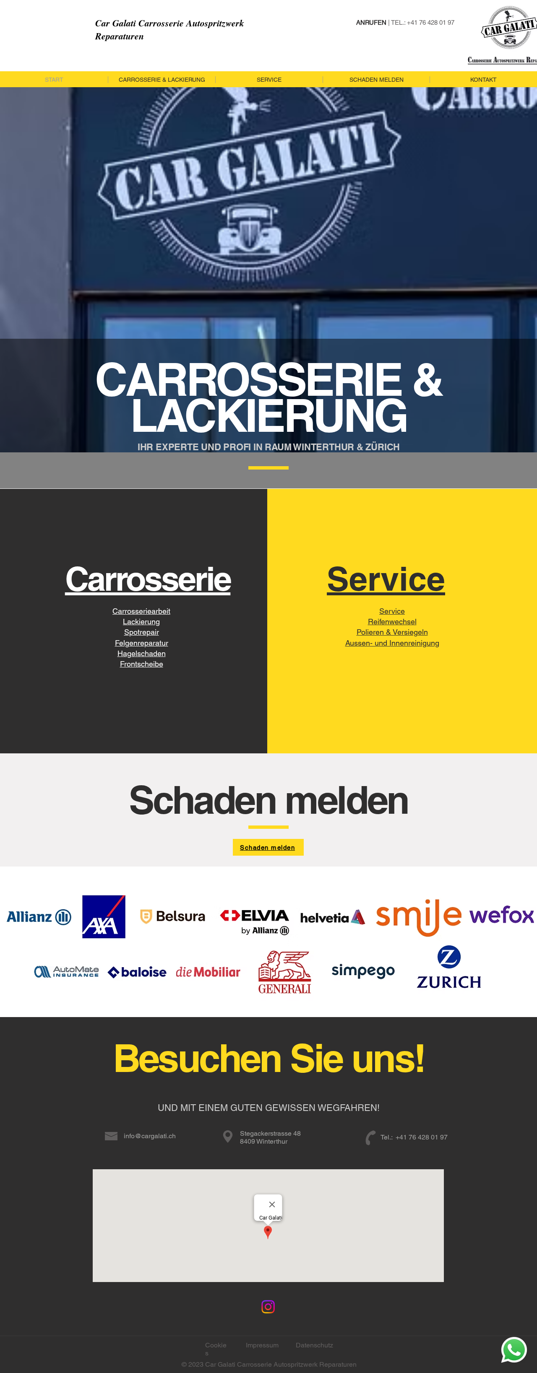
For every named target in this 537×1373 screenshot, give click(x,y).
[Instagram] (268, 1307)
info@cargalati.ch (150, 1136)
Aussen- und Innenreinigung (392, 642)
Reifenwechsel (392, 621)
